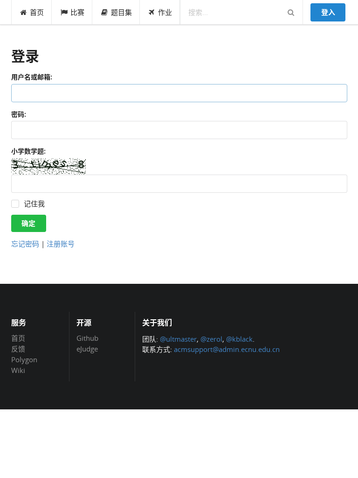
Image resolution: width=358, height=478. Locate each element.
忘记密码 (25, 243)
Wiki (18, 370)
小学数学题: (28, 151)
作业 (165, 12)
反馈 (18, 348)
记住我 (34, 204)
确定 (28, 223)
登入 (328, 12)
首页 (37, 12)
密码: (18, 114)
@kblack (239, 339)
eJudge (87, 348)
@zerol (211, 339)
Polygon (24, 359)
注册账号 (61, 243)
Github (87, 338)
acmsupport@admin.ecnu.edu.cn (227, 349)
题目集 (121, 12)
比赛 (77, 12)
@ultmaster (178, 339)
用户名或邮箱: (31, 76)
